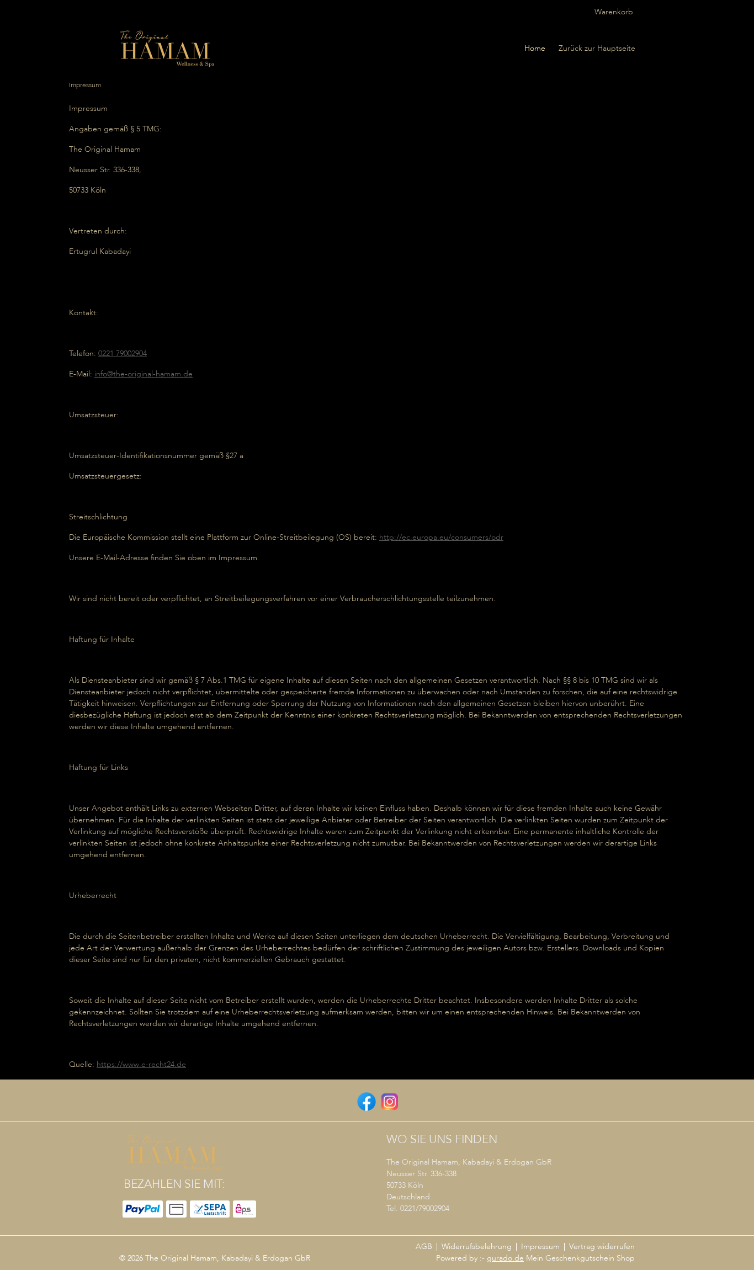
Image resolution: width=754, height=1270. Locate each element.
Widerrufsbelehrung (477, 1247)
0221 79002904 (122, 354)
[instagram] (389, 1101)
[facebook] (365, 1101)
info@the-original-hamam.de (143, 374)
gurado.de (505, 1258)
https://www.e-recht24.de (141, 1065)
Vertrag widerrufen (602, 1247)
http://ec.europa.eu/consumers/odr (441, 537)
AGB (424, 1247)
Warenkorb (613, 12)
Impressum (540, 1247)
